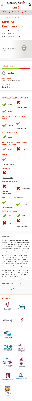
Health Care (16, 17)
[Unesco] (21, 377)
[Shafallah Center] (21, 348)
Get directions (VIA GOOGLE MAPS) (9, 49)
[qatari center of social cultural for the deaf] (21, 362)
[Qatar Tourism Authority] (21, 306)
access (10, 104)
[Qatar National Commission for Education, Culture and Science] (21, 321)
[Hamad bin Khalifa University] (7, 321)
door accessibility (8, 164)
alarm (10, 216)
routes (10, 111)
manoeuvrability (22, 107)
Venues (9, 17)
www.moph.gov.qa (9, 33)
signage (10, 125)
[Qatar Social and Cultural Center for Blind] (7, 362)
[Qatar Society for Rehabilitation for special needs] (7, 377)
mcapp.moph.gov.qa (16, 30)
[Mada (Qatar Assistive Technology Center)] (7, 348)
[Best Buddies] (7, 391)
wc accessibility (8, 178)
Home (4, 17)
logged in (12, 289)
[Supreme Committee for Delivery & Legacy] (7, 335)
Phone (5, 30)
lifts (23, 149)
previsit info (26, 188)
